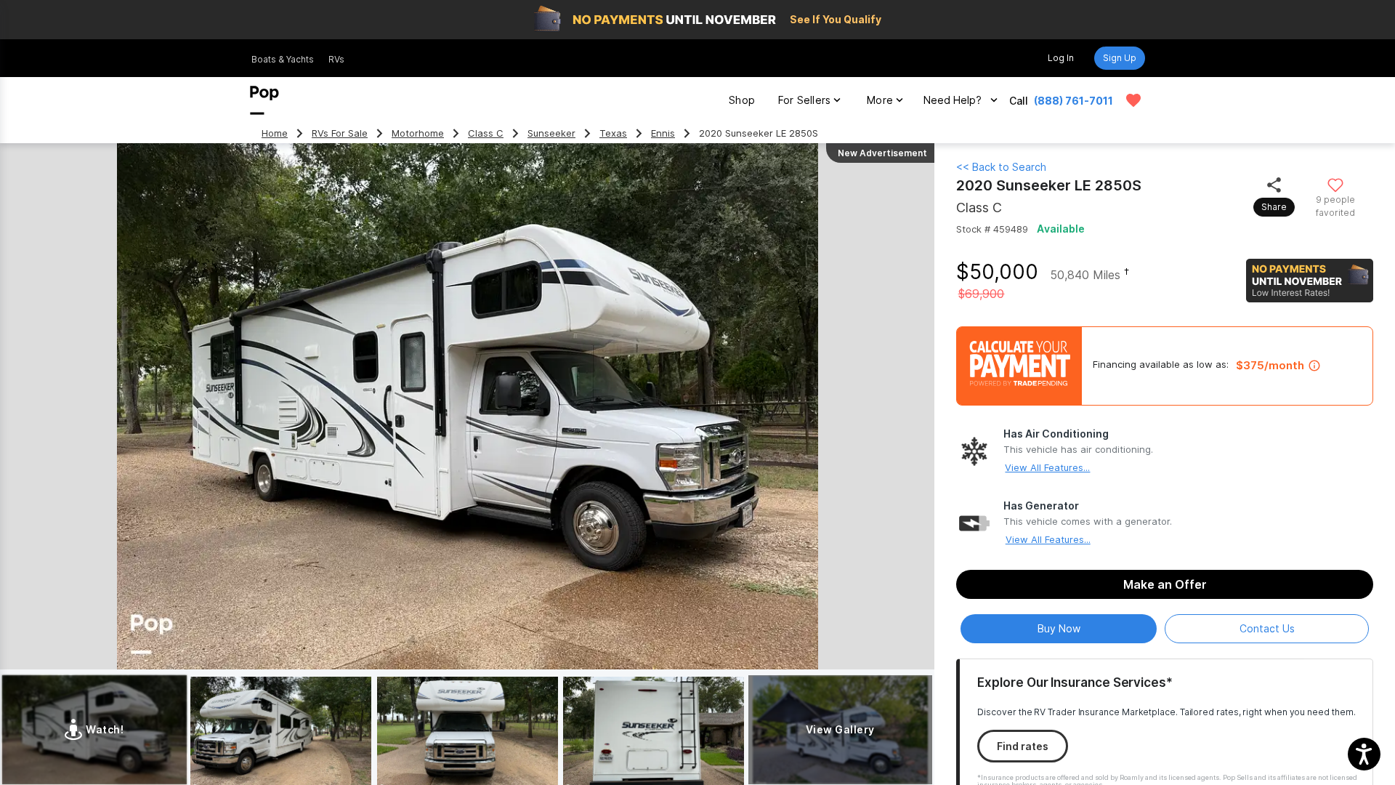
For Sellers (804, 100)
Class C (486, 133)
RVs (336, 59)
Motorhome (418, 133)
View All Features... (1047, 467)
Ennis (663, 133)
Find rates (1022, 746)
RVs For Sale (340, 133)
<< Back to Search (1001, 167)
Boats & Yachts (282, 59)
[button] (1364, 754)
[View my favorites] (1133, 100)
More (880, 100)
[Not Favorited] (1335, 184)
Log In (1061, 57)
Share (1274, 206)
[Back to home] (264, 100)
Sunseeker (551, 133)
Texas (613, 133)
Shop (742, 100)
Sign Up (1119, 57)
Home (275, 133)
